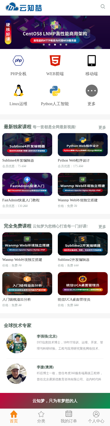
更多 (102, 128)
